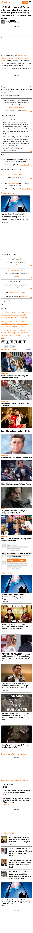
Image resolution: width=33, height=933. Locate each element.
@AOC (17, 183)
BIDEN (6, 346)
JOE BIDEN (12, 346)
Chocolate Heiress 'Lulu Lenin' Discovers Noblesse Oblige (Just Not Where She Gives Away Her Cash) (16, 627)
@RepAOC (12, 183)
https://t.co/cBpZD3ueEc (16, 107)
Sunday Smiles (8, 784)
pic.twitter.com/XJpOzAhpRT (18, 293)
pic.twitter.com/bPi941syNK (16, 270)
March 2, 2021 (25, 110)
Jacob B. (4, 749)
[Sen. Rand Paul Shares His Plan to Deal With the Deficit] (16, 734)
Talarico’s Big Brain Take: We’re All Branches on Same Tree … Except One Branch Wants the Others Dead (16, 686)
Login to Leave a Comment (16, 560)
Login (25, 2)
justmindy (5, 222)
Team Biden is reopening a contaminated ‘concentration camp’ (15, 58)
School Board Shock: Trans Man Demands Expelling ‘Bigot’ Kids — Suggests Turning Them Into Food (15, 216)
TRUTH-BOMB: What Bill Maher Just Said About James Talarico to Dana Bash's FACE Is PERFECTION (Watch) (16, 656)
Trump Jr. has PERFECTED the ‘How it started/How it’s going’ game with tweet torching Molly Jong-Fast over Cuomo (14, 324)
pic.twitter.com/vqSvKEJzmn (16, 174)
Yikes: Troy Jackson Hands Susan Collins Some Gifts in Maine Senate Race (16, 791)
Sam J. (7, 21)
